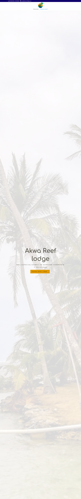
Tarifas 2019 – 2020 (39, 271)
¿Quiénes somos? (44, 9)
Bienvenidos (36, 9)
